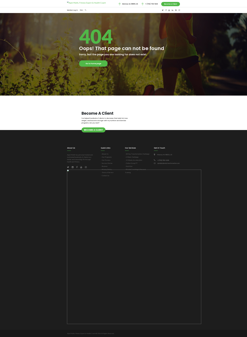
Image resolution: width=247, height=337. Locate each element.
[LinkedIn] (171, 10)
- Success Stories (107, 163)
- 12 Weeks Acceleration (133, 160)
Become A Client (93, 129)
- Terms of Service (107, 172)
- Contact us (105, 175)
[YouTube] (168, 10)
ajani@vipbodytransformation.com (168, 163)
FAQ (81, 10)
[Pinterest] (175, 10)
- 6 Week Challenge (131, 157)
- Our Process (105, 160)
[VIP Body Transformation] (86, 2)
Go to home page (93, 63)
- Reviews (104, 166)
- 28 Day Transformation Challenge (137, 154)
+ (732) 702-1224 (151, 4)
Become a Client (170, 4)
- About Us (104, 154)
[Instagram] (178, 10)
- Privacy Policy (106, 169)
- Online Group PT (131, 163)
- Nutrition (128, 166)
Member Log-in (72, 10)
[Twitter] (162, 10)
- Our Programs (106, 157)
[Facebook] (165, 10)
